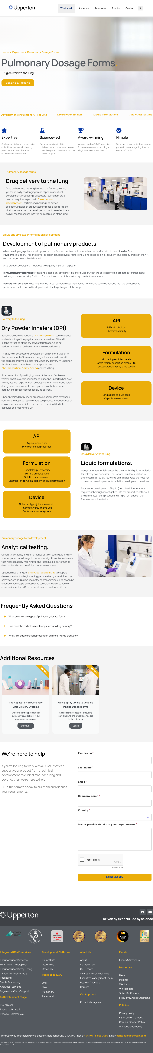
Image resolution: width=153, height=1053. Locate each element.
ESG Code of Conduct (131, 1017)
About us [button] (84, 8)
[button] (140, 8)
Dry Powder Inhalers (70, 114)
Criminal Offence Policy (132, 1022)
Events (116, 8)
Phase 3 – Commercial (12, 1014)
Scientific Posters (129, 993)
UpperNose (48, 964)
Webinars (124, 984)
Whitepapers (126, 988)
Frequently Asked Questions (134, 997)
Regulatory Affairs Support (14, 991)
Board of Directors (90, 982)
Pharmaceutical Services (13, 960)
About (83, 960)
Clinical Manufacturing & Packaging (13, 975)
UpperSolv (47, 969)
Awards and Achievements (94, 973)
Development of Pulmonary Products (24, 114)
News (122, 975)
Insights (123, 979)
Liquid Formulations (106, 114)
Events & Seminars (129, 960)
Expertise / (19, 52)
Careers (84, 987)
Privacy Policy (126, 1013)
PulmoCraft (48, 960)
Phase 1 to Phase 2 (10, 1009)
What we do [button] (66, 8)
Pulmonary (48, 991)
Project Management (91, 1002)
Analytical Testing (141, 114)
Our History (86, 969)
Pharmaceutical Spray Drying (19, 368)
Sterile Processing (10, 982)
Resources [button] (100, 8)
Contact (130, 8)
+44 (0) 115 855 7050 (96, 1035)
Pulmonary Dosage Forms (43, 52)
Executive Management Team (96, 978)
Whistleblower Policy (130, 1026)
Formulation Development (14, 964)
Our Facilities (87, 964)
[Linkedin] (143, 912)
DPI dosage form (44, 335)
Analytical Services (10, 986)
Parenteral (48, 996)
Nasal (45, 987)
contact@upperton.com (131, 1035)
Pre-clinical (6, 1005)
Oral (44, 982)
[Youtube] (150, 912)
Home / (6, 52)
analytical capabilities (41, 572)
